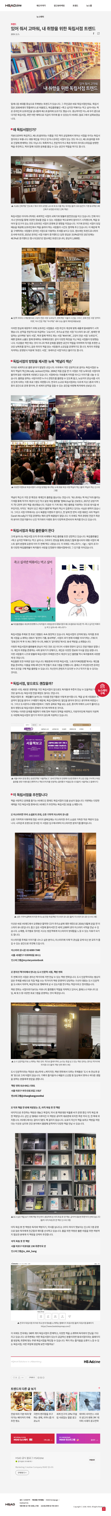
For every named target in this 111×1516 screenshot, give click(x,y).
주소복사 (98, 33)
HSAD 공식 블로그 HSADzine (13, 5)
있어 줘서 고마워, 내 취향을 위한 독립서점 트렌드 (53, 28)
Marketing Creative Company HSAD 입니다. (34, 1467)
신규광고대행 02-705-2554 (49, 1506)
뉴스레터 (40, 16)
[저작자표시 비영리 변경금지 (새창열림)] (41, 1378)
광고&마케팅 (59, 5)
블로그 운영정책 (25, 1500)
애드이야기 (41, 5)
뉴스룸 (89, 5)
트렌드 (75, 5)
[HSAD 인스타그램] (78, 1439)
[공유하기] (19, 1378)
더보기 (98, 1388)
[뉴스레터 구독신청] (33, 1439)
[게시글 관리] (22, 1378)
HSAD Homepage (52, 1500)
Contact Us (24, 1503)
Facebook (94, 33)
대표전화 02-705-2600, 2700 (29, 1506)
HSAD (10, 1502)
